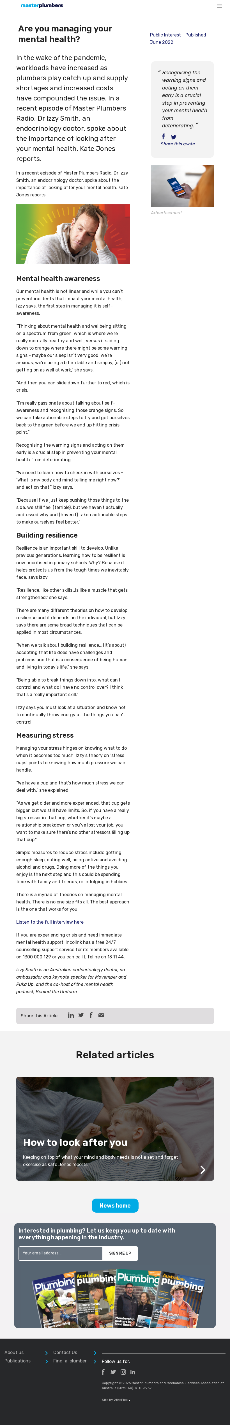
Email (101, 1015)
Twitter (113, 1372)
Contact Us (65, 1352)
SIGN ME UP (120, 1253)
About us (14, 1352)
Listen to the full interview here (50, 922)
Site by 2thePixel (116, 1400)
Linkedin (132, 1372)
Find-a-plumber (70, 1361)
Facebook (103, 1372)
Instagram (123, 1372)
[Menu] (219, 6)
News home (115, 1205)
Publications (17, 1361)
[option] (115, 1129)
